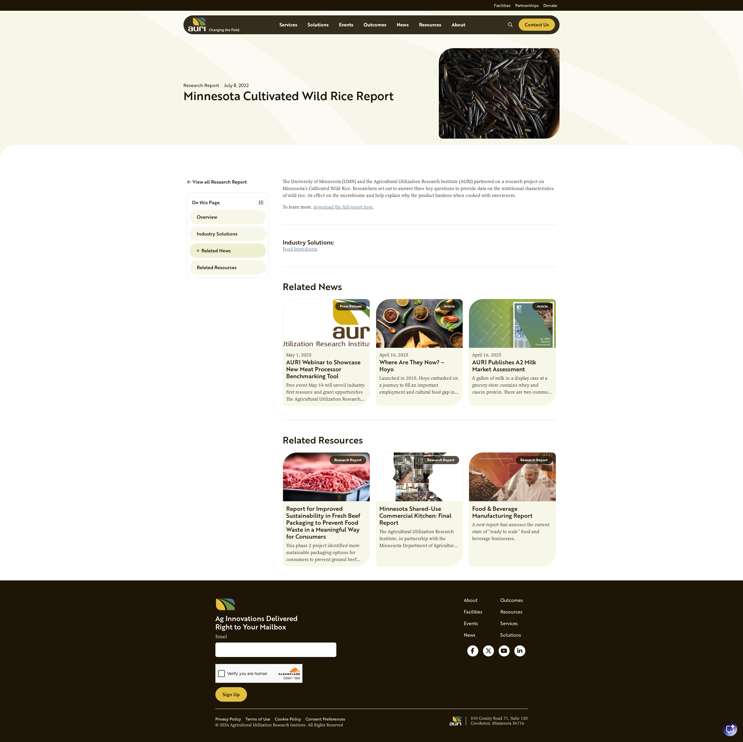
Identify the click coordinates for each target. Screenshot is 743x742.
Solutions (318, 24)
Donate (550, 5)
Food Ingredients (300, 249)
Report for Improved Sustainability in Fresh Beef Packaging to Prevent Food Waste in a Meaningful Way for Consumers (323, 522)
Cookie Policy (288, 719)
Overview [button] (207, 216)
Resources (430, 24)
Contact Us (537, 24)
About (458, 24)
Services (288, 24)
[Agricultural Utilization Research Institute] (214, 25)
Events (346, 24)
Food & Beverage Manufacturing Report (502, 512)
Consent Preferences (325, 719)
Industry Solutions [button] (217, 233)
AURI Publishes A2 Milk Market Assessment (504, 365)
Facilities (502, 5)
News (403, 24)
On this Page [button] (206, 202)
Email (221, 637)
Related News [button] (216, 250)
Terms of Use (258, 719)
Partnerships (527, 5)
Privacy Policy (228, 719)
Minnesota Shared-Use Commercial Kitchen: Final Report (415, 515)
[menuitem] (502, 5)
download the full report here (343, 207)
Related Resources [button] (217, 267)
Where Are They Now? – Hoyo (411, 365)
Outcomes (375, 24)
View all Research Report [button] (219, 181)
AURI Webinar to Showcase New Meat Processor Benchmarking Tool (323, 369)
